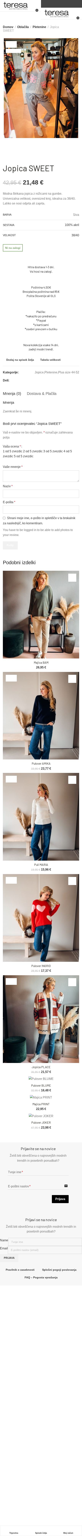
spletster (52, 1519)
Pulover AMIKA (41, 763)
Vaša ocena (12, 446)
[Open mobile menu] (36, 4)
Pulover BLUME (41, 1085)
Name (4, 1240)
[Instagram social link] (64, 4)
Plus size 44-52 (68, 372)
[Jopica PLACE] (41, 1019)
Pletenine (39, 27)
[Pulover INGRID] (41, 918)
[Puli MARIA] (41, 817)
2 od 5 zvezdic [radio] (33, 451)
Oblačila (23, 27)
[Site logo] (15, 6)
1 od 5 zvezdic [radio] (12, 451)
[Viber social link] (78, 380)
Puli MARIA (41, 864)
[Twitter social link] (68, 380)
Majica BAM (41, 662)
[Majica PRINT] (41, 1097)
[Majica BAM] (41, 614)
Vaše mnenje (13, 466)
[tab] (12, 393)
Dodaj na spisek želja (20, 359)
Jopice (39, 372)
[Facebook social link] (59, 4)
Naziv (8, 486)
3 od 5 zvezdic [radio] (53, 451)
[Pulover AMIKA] (41, 716)
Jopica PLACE (41, 1067)
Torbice (9, 1441)
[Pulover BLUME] (41, 1079)
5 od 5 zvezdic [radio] (23, 456)
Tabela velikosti (50, 359)
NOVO (8, 1420)
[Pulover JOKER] (41, 1116)
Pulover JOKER (41, 1122)
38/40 (75, 235)
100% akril (72, 225)
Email (4, 1248)
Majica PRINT (41, 1104)
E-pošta (9, 502)
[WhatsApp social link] (73, 380)
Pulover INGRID (41, 966)
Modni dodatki (13, 1447)
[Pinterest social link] (63, 380)
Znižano (9, 1454)
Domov (8, 27)
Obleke (9, 1434)
